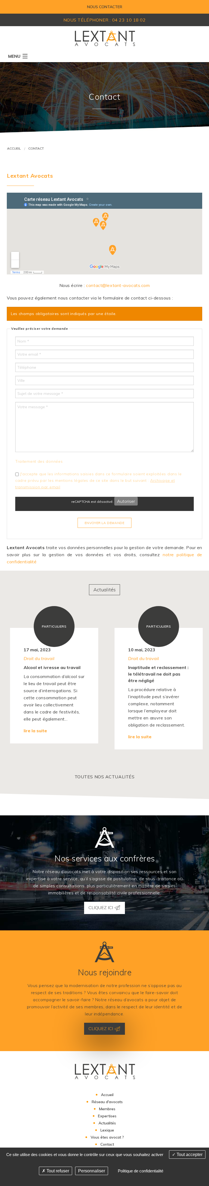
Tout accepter (189, 1154)
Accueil (14, 148)
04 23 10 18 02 (129, 20)
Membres (107, 1108)
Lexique (107, 1130)
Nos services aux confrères (104, 858)
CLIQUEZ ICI (101, 907)
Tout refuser (57, 1171)
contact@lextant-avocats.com (118, 285)
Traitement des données (39, 461)
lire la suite (33, 736)
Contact (36, 148)
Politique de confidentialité (140, 1171)
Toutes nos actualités (105, 776)
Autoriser (126, 501)
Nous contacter (104, 6)
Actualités (104, 589)
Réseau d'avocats (107, 1101)
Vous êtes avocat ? (107, 1137)
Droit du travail (37, 658)
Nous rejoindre (104, 972)
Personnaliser (91, 1171)
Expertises (107, 1116)
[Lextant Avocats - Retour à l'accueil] (104, 37)
